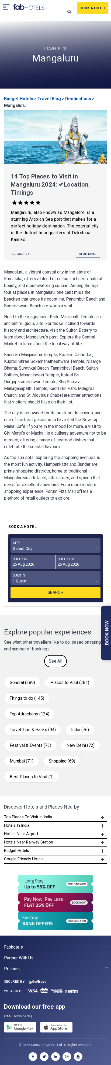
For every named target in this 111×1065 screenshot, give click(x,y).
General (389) (22, 682)
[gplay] (20, 1028)
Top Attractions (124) (29, 713)
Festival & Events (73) (30, 745)
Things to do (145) (27, 698)
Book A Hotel (92, 8)
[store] (56, 1028)
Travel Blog (49, 98)
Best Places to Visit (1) (32, 776)
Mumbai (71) (21, 761)
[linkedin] (55, 1056)
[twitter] (44, 1056)
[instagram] (67, 1056)
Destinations (78, 98)
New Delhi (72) (81, 745)
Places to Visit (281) (69, 682)
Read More (88, 254)
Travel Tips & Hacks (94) (33, 729)
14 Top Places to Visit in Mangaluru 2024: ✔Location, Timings (50, 184)
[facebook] (33, 1056)
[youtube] (78, 1056)
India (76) (80, 729)
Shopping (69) (62, 761)
